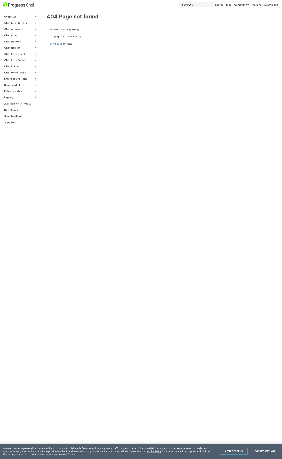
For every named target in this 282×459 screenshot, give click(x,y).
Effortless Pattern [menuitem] (15, 78)
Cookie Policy (154, 451)
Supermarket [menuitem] (12, 85)
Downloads (271, 4)
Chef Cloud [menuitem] (11, 35)
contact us (56, 43)
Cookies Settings (265, 451)
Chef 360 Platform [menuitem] (16, 23)
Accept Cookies (234, 451)
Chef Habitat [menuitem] (12, 47)
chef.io (219, 4)
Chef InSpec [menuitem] (11, 66)
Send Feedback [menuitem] (13, 116)
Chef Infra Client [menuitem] (14, 54)
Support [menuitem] (9, 122)
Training (256, 4)
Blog (229, 4)
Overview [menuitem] (10, 16)
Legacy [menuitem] (8, 97)
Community (241, 4)
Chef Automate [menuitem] (13, 29)
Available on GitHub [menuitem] (16, 103)
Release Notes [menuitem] (13, 91)
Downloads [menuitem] (11, 110)
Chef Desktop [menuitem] (12, 41)
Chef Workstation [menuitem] (15, 72)
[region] (141, 451)
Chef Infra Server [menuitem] (15, 60)
